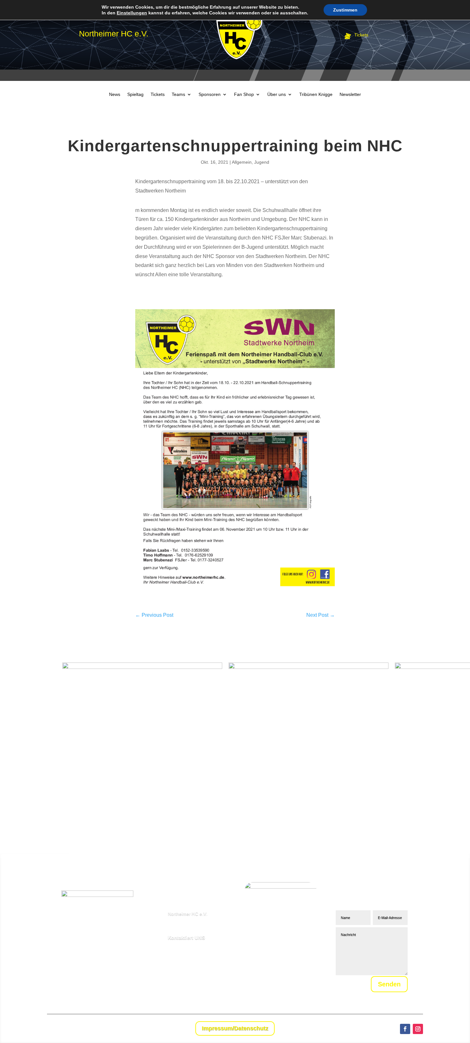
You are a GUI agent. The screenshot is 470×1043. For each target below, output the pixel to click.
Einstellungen (132, 12)
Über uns (276, 94)
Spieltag (135, 94)
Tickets (158, 94)
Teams (178, 94)
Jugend (261, 162)
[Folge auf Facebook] (405, 1029)
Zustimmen (345, 9)
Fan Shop (244, 94)
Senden (389, 984)
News (114, 94)
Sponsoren (210, 94)
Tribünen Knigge (316, 94)
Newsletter (350, 94)
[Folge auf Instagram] (418, 1029)
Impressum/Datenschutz (235, 1028)
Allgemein (242, 162)
